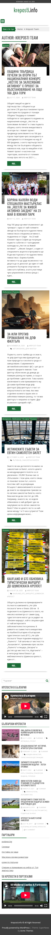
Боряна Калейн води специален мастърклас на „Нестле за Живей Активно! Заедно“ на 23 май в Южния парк (24, 207)
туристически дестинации (32, 757)
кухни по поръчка (10, 862)
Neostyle (30, 810)
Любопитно (7, 292)
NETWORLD (25, 741)
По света (25, 419)
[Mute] (41, 716)
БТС (23, 593)
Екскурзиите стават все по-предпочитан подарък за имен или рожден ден (35, 801)
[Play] (5, 716)
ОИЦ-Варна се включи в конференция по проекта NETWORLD (32, 732)
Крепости (42, 827)
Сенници (6, 846)
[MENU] (3, 21)
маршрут (30, 593)
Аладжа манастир (33, 754)
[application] (25, 706)
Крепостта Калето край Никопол (31, 819)
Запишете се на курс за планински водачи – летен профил (33, 764)
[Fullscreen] (45, 716)
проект (33, 741)
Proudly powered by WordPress (16, 927)
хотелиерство (27, 795)
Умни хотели (31, 792)
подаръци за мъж (28, 813)
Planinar (39, 738)
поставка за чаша (10, 852)
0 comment (30, 830)
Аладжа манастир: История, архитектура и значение (33, 747)
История (33, 827)
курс (23, 773)
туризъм (31, 776)
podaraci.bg (7, 841)
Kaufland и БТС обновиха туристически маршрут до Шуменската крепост (25, 582)
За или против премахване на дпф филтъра (21, 337)
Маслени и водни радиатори (15, 857)
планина (29, 773)
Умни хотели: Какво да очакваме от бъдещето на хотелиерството (32, 783)
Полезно (6, 45)
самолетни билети (30, 460)
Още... (14, 163)
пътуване (17, 460)
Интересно (7, 419)
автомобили (18, 349)
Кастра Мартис (41, 810)
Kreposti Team (30, 97)
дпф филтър (30, 349)
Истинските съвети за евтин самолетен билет (24, 451)
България (25, 827)
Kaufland (17, 593)
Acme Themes (26, 930)
